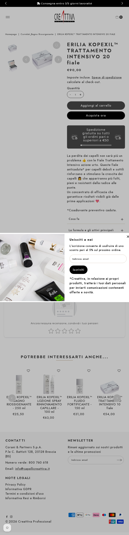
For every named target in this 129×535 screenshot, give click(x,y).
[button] (123, 3)
